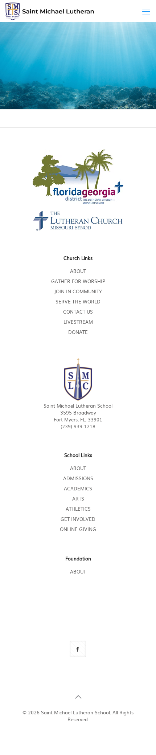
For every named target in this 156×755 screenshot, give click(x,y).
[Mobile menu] (146, 11)
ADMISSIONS (78, 478)
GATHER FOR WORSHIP (78, 281)
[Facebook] (73, 729)
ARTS (78, 498)
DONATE (78, 331)
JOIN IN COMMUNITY (78, 291)
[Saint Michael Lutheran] (49, 11)
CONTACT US (78, 311)
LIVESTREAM (78, 321)
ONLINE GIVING (78, 529)
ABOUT (78, 271)
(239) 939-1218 (78, 426)
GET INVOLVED (78, 518)
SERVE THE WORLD (78, 301)
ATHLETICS (78, 508)
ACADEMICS (78, 488)
